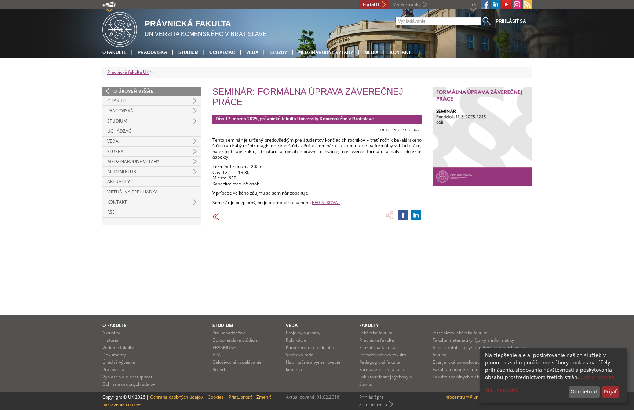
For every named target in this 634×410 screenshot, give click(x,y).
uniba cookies (597, 377)
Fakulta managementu (455, 369)
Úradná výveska (118, 362)
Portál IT (371, 4)
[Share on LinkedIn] (416, 215)
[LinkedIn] (495, 4)
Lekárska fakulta (376, 333)
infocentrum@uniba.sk (467, 397)
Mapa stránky (406, 4)
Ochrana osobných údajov (128, 384)
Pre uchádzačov (228, 333)
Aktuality (118, 181)
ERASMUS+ (224, 347)
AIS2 (217, 355)
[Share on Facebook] (403, 215)
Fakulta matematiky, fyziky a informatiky (473, 340)
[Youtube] (506, 4)
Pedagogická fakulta (379, 362)
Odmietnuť (584, 391)
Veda (252, 52)
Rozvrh (219, 369)
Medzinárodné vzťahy (325, 52)
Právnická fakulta (376, 340)
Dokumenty (114, 355)
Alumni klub (121, 171)
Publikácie (296, 340)
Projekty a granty (303, 333)
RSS (111, 212)
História (110, 340)
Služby (278, 52)
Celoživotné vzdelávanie (237, 362)
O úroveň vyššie (133, 91)
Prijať (610, 391)
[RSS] (527, 4)
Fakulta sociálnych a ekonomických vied (473, 377)
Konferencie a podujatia (310, 347)
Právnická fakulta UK (128, 72)
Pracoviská (152, 52)
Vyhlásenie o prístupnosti (127, 377)
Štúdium (188, 52)
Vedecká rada (300, 355)
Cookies (216, 397)
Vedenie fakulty (118, 347)
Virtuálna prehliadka (132, 192)
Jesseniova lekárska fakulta (460, 333)
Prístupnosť (240, 397)
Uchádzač (222, 52)
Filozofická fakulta (377, 347)
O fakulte (114, 52)
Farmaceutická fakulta (381, 369)
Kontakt (400, 52)
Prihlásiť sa (511, 21)
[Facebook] (485, 4)
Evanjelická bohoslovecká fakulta (466, 362)
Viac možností (502, 390)
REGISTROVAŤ (326, 202)
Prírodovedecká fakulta (382, 355)
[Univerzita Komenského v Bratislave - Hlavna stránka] (119, 28)
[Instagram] (517, 4)
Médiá (371, 52)
